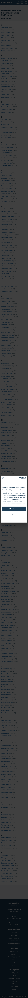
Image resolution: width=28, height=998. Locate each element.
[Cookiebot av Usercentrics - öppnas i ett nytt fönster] (19, 478)
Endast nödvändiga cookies (14, 519)
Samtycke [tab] (4, 482)
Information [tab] (12, 482)
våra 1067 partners (11, 490)
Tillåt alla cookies (14, 508)
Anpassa (13, 513)
